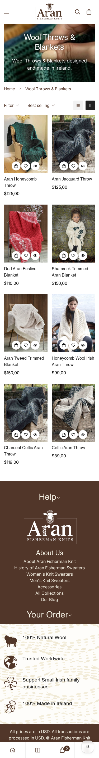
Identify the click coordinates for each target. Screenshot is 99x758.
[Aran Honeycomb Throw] (26, 144)
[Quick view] (35, 165)
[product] (13, 750)
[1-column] (78, 105)
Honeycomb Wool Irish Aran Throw (73, 362)
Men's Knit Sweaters (49, 580)
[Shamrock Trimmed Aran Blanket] (73, 234)
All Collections (49, 593)
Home (9, 88)
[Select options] (16, 165)
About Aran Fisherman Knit (49, 561)
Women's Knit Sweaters (49, 574)
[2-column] (90, 105)
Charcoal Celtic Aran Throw (23, 451)
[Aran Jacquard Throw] (73, 144)
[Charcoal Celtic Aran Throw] (26, 413)
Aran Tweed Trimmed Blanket (24, 362)
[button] (89, 12)
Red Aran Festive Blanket (20, 272)
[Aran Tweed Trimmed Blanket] (26, 323)
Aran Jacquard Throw (72, 179)
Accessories (49, 586)
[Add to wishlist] (25, 165)
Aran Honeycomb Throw (20, 182)
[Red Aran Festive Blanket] (26, 234)
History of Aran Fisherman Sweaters (49, 567)
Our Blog (49, 599)
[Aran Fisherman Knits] (49, 12)
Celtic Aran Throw (68, 448)
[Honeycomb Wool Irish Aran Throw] (73, 323)
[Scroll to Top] (89, 730)
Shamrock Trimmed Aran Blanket (70, 272)
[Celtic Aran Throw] (73, 413)
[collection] (37, 750)
